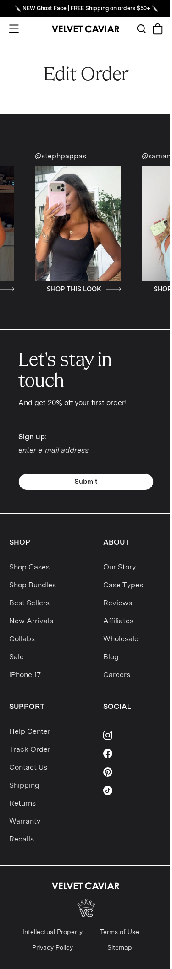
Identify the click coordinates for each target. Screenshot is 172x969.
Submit (86, 481)
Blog (111, 656)
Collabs (22, 638)
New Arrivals (31, 620)
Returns (22, 803)
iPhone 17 (25, 674)
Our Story (119, 567)
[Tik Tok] (133, 790)
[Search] (141, 29)
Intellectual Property (52, 931)
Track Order (29, 749)
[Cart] (158, 29)
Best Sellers (29, 602)
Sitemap (119, 947)
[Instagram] (133, 735)
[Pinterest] (133, 772)
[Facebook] (133, 753)
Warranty (24, 821)
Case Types (123, 584)
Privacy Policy (52, 947)
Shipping (24, 785)
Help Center (29, 731)
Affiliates (118, 620)
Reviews (117, 602)
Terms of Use (119, 931)
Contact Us (28, 767)
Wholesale (121, 638)
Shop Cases (29, 567)
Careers (116, 674)
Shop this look (56, 289)
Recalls (21, 839)
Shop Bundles (32, 584)
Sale (16, 656)
